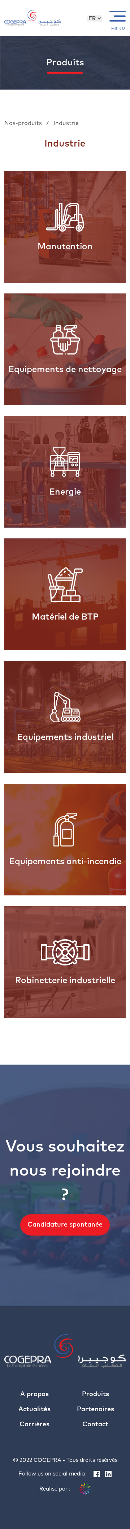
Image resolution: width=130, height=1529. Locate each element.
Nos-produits (23, 123)
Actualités (34, 1409)
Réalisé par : (55, 1489)
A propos (34, 1394)
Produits (95, 1394)
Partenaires (95, 1409)
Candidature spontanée (65, 1225)
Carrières (34, 1424)
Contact (95, 1424)
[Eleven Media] (85, 1489)
